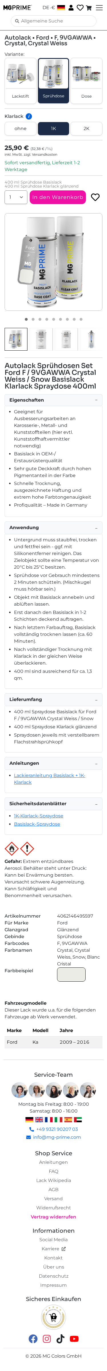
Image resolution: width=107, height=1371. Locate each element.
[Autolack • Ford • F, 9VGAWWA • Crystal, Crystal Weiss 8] (74, 319)
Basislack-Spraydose (37, 824)
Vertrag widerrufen (53, 1217)
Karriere (50, 1248)
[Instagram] (46, 1338)
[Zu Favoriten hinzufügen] (95, 197)
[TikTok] (60, 1338)
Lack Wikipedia (53, 1180)
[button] (53, 262)
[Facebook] (33, 1338)
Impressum (53, 1285)
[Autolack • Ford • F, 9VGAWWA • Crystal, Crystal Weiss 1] (26, 319)
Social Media (53, 1239)
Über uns (53, 1267)
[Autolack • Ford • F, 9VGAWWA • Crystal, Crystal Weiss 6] (60, 319)
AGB (53, 1189)
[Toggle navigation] (99, 7)
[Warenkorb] (89, 7)
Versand (53, 1198)
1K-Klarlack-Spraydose (38, 816)
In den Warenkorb (57, 197)
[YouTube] (74, 1338)
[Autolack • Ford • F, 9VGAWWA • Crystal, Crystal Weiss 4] (46, 319)
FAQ (53, 1171)
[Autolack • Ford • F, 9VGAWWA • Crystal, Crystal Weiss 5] (53, 319)
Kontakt (53, 1258)
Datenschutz (53, 1276)
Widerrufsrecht (53, 1207)
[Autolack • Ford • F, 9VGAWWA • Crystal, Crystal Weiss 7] (67, 319)
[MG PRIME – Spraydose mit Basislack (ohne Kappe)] (91, 339)
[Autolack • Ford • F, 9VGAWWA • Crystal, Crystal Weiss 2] (33, 319)
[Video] (81, 319)
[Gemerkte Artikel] (79, 7)
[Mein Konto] (70, 7)
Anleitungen (53, 1162)
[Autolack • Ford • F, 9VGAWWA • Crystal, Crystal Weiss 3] (40, 319)
